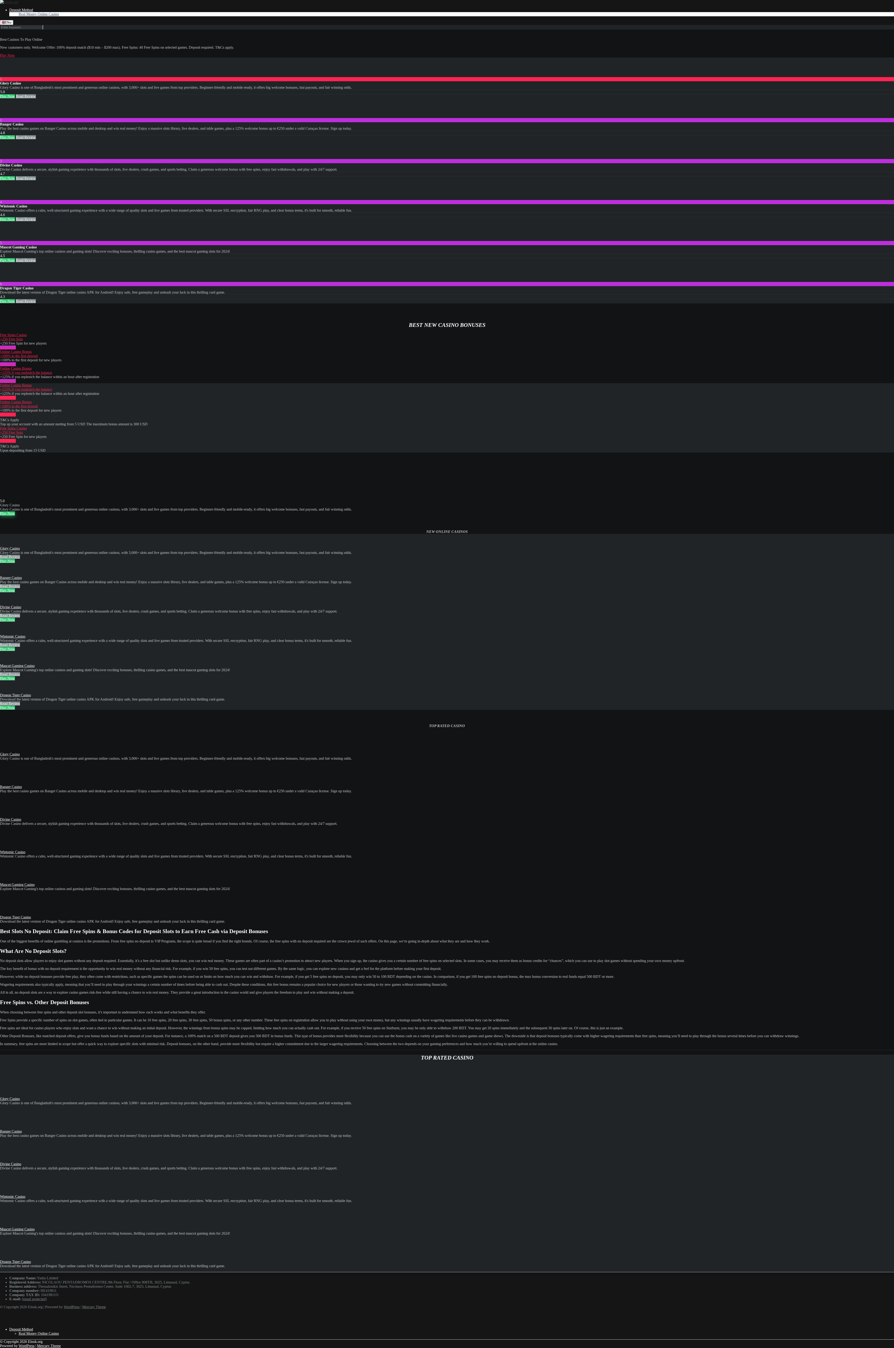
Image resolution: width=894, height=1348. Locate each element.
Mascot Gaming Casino (17, 666)
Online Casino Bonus (16, 352)
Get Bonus (8, 347)
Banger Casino (11, 578)
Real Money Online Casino (39, 14)
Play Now (7, 55)
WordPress (72, 1307)
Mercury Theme (94, 1307)
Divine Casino (10, 607)
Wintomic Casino (12, 636)
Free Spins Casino (13, 335)
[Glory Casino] (9, 75)
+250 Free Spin (11, 339)
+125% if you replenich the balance (26, 373)
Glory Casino (10, 548)
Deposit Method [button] (21, 10)
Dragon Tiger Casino (15, 695)
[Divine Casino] (9, 157)
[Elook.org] (9, 2)
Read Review (26, 96)
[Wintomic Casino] (9, 198)
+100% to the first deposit (19, 356)
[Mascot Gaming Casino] (9, 239)
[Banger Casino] (9, 116)
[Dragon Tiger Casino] (9, 280)
